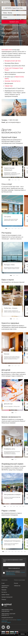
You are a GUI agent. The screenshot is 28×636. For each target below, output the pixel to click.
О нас (3, 583)
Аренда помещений (7, 597)
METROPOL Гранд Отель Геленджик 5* (12, 25)
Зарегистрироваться (14, 568)
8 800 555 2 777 (5, 615)
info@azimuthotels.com (7, 617)
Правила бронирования (10, 574)
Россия (16, 583)
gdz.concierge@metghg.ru (13, 122)
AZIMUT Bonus (5, 594)
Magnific (9, 622)
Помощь (4, 599)
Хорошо (23, 634)
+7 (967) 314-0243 (13, 120)
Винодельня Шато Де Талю (13, 61)
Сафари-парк (9, 86)
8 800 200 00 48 (5, 611)
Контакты (4, 592)
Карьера (4, 589)
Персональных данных (10, 572)
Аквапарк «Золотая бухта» (12, 81)
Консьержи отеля (7, 49)
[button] (6, 228)
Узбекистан (17, 585)
